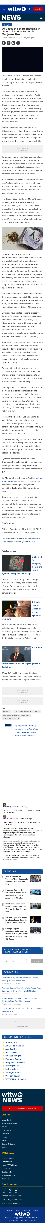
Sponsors (5, 1179)
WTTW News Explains (16, 1079)
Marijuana (6, 711)
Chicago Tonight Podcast (11, 1196)
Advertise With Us (8, 1175)
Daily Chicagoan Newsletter (12, 1199)
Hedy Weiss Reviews (15, 1062)
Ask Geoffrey (11, 1049)
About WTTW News (9, 1165)
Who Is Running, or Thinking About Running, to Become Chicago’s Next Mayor (16, 880)
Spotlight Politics (13, 1072)
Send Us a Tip (7, 1172)
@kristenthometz (32, 538)
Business (5, 1127)
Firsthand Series (13, 1059)
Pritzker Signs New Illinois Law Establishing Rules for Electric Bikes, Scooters (16, 920)
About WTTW (26, 1210)
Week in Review (12, 1075)
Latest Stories (7, 1120)
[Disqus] (22, 771)
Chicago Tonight (13, 1055)
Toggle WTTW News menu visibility (42, 17)
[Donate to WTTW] (22, 1214)
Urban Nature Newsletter (11, 1203)
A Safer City (11, 1042)
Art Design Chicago (14, 1045)
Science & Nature (8, 1144)
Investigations (12, 1065)
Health (7, 25)
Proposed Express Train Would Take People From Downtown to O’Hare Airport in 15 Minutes (15, 894)
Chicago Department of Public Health (16, 715)
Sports (4, 1147)
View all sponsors (23, 150)
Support (35, 1210)
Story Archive (7, 1161)
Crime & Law (6, 1130)
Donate (38, 9)
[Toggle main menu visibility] (4, 8)
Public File (32, 1220)
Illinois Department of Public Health (27, 711)
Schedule (10, 1210)
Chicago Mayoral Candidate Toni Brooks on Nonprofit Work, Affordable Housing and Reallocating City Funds (16, 933)
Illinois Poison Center (11, 719)
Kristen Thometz (8, 37)
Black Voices (11, 1052)
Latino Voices (11, 1069)
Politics (4, 1140)
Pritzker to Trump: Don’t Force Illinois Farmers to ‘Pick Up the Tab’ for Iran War (15, 907)
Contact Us (6, 1168)
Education (5, 1134)
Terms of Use (23, 1220)
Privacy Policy (13, 1220)
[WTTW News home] (11, 17)
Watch (17, 1210)
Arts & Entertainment (9, 1123)
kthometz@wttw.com (11, 541)
